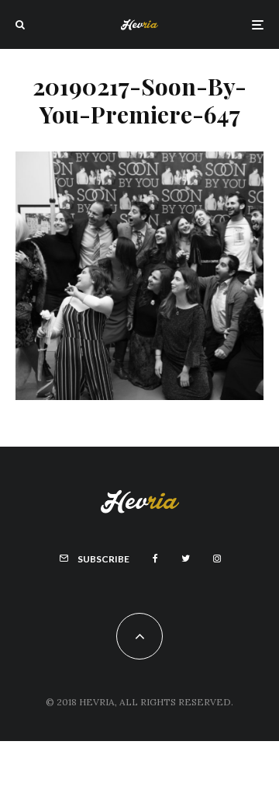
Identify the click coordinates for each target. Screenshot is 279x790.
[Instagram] (217, 558)
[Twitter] (186, 558)
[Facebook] (155, 558)
